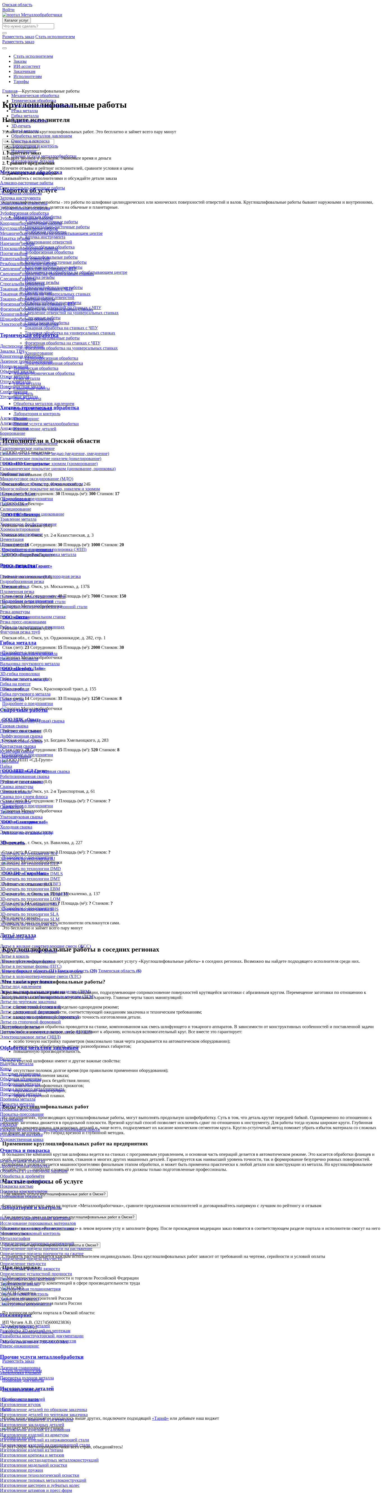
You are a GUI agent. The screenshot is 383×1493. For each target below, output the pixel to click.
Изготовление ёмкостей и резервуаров (36, 1419)
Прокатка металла (17, 1104)
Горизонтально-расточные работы (32, 187)
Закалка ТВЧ (12, 351)
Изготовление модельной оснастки (33, 1465)
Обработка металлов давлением (41, 136)
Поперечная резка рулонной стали (33, 596)
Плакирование (14, 504)
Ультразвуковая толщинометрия (30, 1289)
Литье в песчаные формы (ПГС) (30, 966)
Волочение (10, 1058)
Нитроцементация (17, 493)
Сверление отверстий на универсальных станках (47, 273)
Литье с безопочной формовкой (30, 1006)
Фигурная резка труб (20, 632)
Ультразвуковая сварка (21, 816)
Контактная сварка (18, 746)
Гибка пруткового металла (25, 694)
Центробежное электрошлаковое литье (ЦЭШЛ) (46, 1032)
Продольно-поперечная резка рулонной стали (43, 606)
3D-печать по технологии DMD (30, 868)
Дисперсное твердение (22, 346)
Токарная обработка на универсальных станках (45, 293)
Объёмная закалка (17, 371)
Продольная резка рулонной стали (33, 601)
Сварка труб (12, 806)
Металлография (15, 1238)
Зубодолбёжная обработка (25, 208)
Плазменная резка (17, 591)
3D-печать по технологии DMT (30, 878)
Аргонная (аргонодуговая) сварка (32, 720)
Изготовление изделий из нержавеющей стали (44, 1439)
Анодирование (14, 428)
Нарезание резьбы (17, 243)
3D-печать (21, 125)
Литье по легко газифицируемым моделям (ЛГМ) (47, 996)
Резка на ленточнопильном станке (33, 616)
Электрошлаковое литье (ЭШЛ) (30, 1037)
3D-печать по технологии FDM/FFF (34, 894)
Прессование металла (20, 1094)
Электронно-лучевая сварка (26, 832)
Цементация (12, 539)
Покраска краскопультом (23, 1191)
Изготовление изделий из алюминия (35, 1429)
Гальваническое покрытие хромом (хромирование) (49, 463)
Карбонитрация (15, 473)
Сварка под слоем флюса (24, 796)
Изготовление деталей (32, 161)
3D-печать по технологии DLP (29, 863)
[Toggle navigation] (4, 48)
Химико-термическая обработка (41, 105)
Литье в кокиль (14, 956)
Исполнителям (27, 76)
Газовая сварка (14, 725)
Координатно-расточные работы (31, 223)
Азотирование (13, 418)
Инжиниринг (24, 151)
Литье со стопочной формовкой (30, 1021)
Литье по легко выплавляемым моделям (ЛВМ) (45, 991)
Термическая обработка (33, 100)
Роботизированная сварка (24, 776)
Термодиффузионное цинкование (32, 514)
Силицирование (15, 509)
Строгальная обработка (22, 283)
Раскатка (8, 1124)
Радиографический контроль (27, 1278)
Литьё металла (25, 130)
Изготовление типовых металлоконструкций (43, 1480)
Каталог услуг (16, 20)
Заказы (20, 61)
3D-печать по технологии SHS (29, 909)
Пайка (6, 766)
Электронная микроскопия (25, 1304)
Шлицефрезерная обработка (27, 319)
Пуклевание (11, 1119)
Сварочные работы (29, 120)
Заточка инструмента (20, 198)
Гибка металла (25, 115)
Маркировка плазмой (20, 1372)
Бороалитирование (18, 438)
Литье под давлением (20, 986)
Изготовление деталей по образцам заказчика (43, 1409)
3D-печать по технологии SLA (29, 914)
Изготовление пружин (21, 1470)
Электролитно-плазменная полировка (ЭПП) (43, 549)
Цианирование (14, 544)
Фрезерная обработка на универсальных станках (46, 309)
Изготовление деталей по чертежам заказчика (44, 1414)
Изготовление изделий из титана (31, 1450)
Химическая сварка (18, 821)
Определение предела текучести (31, 1258)
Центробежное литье (20, 1027)
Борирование (12, 433)
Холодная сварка (16, 826)
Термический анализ (20, 1283)
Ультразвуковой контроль (24, 1294)
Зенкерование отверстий (23, 203)
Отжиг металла (14, 376)
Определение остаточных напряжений (37, 1243)
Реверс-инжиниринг (19, 1345)
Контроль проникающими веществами (37, 1228)
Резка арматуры (15, 611)
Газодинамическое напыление (29, 443)
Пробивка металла (17, 1099)
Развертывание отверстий (25, 258)
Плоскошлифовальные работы (29, 248)
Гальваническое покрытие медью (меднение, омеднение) (54, 453)
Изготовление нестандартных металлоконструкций (49, 1460)
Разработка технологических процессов (38, 1340)
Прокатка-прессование (22, 1114)
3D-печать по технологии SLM (29, 919)
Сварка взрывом (15, 791)
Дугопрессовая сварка (21, 741)
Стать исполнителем (33, 56)
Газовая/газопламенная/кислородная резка (40, 576)
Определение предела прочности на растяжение (46, 1248)
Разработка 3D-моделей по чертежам (35, 1330)
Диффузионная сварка (21, 736)
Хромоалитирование (20, 529)
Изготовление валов (19, 1399)
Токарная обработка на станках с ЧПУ (36, 288)
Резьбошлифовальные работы (28, 263)
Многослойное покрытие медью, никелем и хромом (50, 488)
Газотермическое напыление (27, 448)
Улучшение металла (19, 396)
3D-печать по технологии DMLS (31, 873)
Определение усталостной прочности (36, 1273)
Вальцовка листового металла (28, 653)
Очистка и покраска (30, 141)
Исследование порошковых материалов (38, 1223)
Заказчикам (24, 71)
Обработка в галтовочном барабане (34, 1171)
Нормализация (14, 366)
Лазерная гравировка (20, 1367)
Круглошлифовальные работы (29, 228)
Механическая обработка (35, 95)
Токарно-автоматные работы (27, 299)
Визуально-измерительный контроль (35, 1218)
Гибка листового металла (24, 678)
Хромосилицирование (21, 534)
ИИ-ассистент (26, 66)
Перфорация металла (20, 1083)
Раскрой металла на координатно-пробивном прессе (50, 1129)
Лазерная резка (14, 586)
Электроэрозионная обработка (29, 324)
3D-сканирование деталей (25, 1325)
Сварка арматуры (16, 786)
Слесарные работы (18, 278)
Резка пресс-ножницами (23, 621)
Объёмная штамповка (20, 1078)
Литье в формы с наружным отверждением (41, 971)
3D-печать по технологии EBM (30, 888)
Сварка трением (15, 801)
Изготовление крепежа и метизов (32, 1455)
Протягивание (13, 253)
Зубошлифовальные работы (26, 218)
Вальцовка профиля (19, 658)
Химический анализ (19, 1299)
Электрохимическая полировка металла (38, 554)
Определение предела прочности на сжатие (42, 1253)
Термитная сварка (17, 811)
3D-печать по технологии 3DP (29, 853)
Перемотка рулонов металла (27, 1377)
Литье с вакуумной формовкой (29, 1011)
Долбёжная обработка (21, 192)
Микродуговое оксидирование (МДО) (36, 478)
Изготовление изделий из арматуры (34, 1434)
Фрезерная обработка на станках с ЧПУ (38, 304)
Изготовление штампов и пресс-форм (36, 1490)
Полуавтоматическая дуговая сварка (35, 771)
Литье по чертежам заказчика (28, 1001)
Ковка (5, 1068)
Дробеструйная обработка (25, 1166)
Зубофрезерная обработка (24, 213)
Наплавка (9, 761)
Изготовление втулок (20, 1404)
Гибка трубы (12, 699)
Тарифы (21, 81)
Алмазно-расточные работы (26, 182)
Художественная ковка (21, 1139)
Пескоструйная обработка (24, 1181)
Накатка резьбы (15, 238)
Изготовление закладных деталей (32, 1424)
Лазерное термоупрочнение (26, 361)
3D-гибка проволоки (20, 673)
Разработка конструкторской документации (42, 1335)
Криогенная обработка (21, 356)
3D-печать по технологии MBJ (29, 904)
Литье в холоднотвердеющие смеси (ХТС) (40, 976)
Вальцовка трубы (16, 668)
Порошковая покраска (21, 1196)
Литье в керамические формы (28, 951)
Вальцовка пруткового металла (30, 663)
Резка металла (24, 110)
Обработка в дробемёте (22, 1176)
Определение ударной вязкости (30, 1268)
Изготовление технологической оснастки (39, 1475)
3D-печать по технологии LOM (30, 899)
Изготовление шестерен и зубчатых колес (40, 1485)
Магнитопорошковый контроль (30, 1233)
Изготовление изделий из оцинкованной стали (45, 1445)
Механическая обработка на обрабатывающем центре (51, 233)
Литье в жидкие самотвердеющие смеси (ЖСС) (45, 946)
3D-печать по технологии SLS (29, 924)
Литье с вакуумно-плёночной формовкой (39, 1016)
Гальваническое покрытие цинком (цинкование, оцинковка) (58, 468)
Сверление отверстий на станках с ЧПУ (38, 268)
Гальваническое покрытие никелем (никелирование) (50, 458)
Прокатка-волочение (20, 1109)
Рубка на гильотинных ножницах (32, 626)
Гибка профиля (14, 688)
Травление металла (18, 519)
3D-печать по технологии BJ (27, 858)
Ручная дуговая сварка (21, 781)
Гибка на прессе (15, 683)
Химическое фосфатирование (28, 524)
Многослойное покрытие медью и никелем (41, 483)
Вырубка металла (16, 1063)
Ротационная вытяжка (21, 1134)
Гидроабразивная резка (22, 581)
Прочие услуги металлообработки (44, 156)
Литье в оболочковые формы (27, 961)
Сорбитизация (13, 391)
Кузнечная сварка (17, 751)
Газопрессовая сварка (20, 731)
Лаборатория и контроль (34, 146)
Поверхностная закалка (22, 386)
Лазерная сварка (15, 756)
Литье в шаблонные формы (26, 981)
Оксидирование (15, 499)
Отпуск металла (15, 381)
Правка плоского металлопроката (32, 1089)
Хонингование (14, 314)
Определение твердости (23, 1263)
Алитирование (14, 423)
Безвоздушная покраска (22, 1161)
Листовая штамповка (20, 1073)
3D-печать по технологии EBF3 (30, 883)
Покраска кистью (16, 1186)
